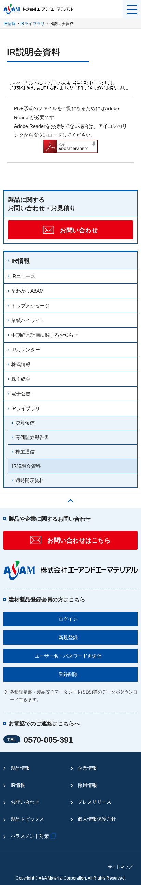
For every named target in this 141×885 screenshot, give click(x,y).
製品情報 (20, 768)
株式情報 (20, 364)
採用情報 (87, 785)
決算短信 (25, 423)
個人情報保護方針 (97, 819)
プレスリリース (94, 802)
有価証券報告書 (32, 437)
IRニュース (23, 276)
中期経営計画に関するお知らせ (44, 335)
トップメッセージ (30, 305)
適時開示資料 (29, 480)
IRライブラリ (32, 23)
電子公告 (20, 394)
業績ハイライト (28, 320)
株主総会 (20, 379)
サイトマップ (120, 866)
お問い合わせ (25, 802)
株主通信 (25, 451)
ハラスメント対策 (30, 836)
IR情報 (9, 23)
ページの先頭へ (70, 499)
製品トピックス (27, 819)
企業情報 (87, 768)
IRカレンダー (25, 349)
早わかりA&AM (27, 291)
